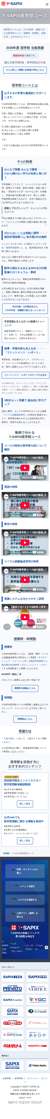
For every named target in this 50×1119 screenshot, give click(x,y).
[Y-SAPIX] (12, 4)
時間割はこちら (25, 719)
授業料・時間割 (31, 33)
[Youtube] (39, 947)
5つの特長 (28, 29)
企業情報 (6, 1078)
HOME (6, 853)
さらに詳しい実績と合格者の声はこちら (25, 70)
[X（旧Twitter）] (29, 947)
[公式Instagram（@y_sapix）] (17, 947)
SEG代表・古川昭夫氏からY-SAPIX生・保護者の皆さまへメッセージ (25, 308)
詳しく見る (25, 804)
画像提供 (22, 1098)
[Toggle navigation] (47, 4)
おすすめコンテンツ (20, 37)
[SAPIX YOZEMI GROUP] (25, 1102)
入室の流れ (9, 738)
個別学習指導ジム (14, 248)
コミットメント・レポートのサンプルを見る (25, 375)
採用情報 (18, 1078)
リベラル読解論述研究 (14, 415)
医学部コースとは (12, 29)
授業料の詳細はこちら (24, 688)
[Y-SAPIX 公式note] (46, 947)
